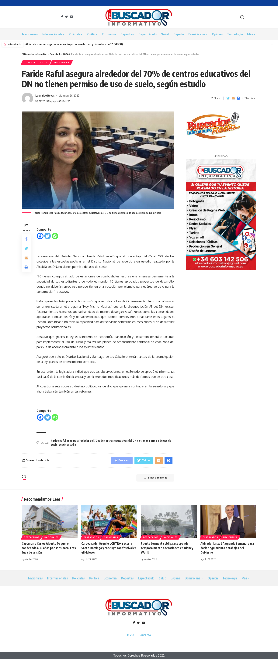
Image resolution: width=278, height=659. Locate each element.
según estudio (67, 444)
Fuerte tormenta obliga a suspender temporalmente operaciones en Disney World (167, 548)
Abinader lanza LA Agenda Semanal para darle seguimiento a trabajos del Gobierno (227, 548)
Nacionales (61, 62)
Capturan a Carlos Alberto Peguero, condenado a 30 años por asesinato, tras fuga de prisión (49, 548)
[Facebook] (40, 236)
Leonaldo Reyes (45, 95)
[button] (272, 44)
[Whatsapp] (55, 236)
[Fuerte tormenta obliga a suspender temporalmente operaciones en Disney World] (169, 521)
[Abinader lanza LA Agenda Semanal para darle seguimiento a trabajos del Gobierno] (228, 521)
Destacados (31, 537)
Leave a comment (157, 477)
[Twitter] (47, 236)
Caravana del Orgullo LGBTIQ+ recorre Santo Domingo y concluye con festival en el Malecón (109, 548)
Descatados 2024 (36, 62)
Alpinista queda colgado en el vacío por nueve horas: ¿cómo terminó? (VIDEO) (74, 44)
